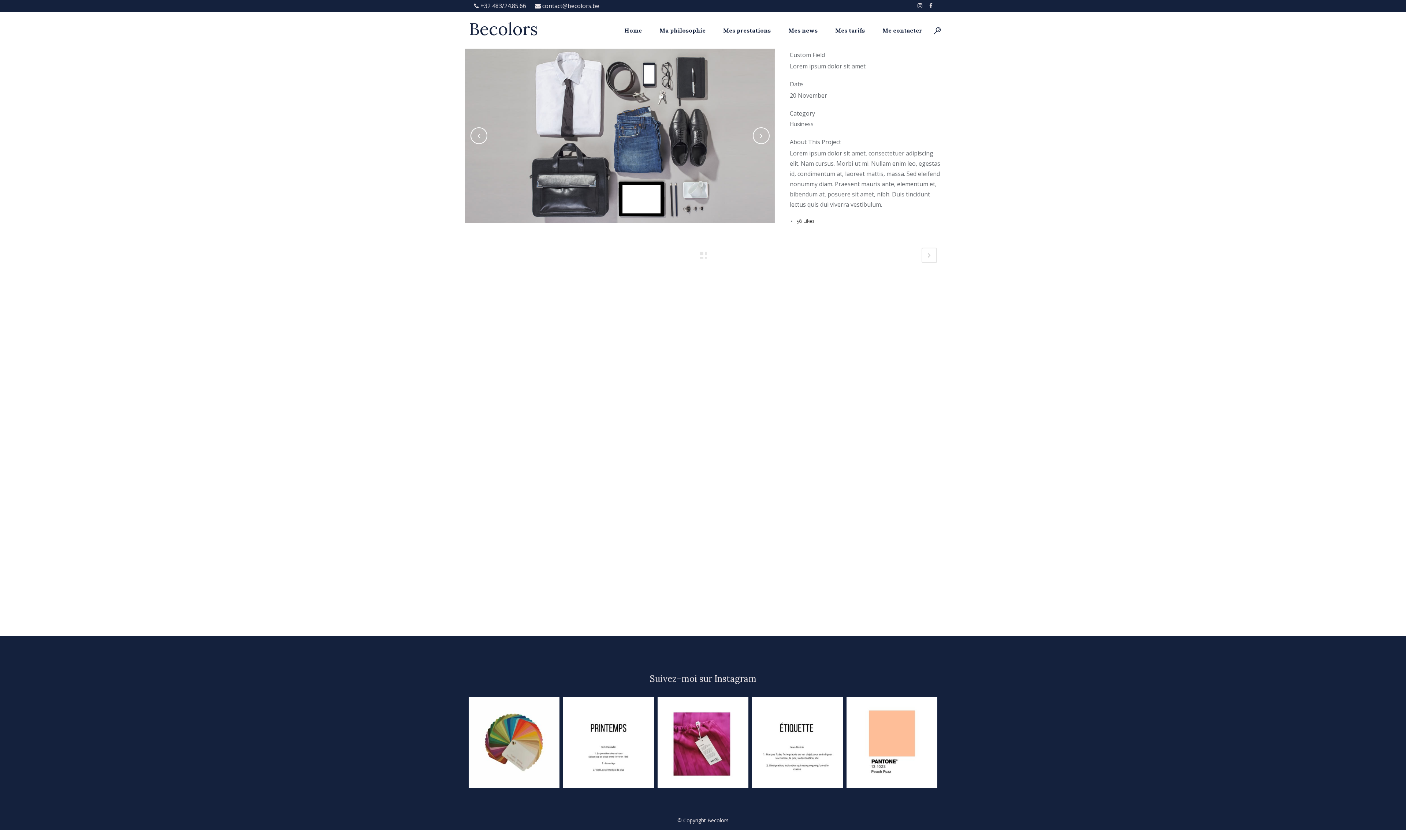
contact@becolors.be (570, 6)
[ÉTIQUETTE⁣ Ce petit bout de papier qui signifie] (797, 742)
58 (805, 221)
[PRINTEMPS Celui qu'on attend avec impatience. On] (608, 742)
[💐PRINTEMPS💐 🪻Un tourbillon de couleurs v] (514, 742)
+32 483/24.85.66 (503, 6)
